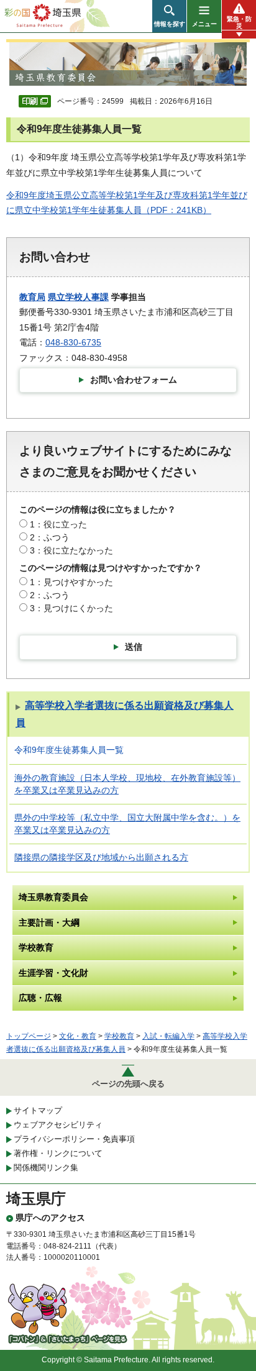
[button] (169, 16)
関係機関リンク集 (46, 1167)
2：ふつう (50, 537)
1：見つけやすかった (71, 582)
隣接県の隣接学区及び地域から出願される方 (101, 857)
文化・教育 (77, 1036)
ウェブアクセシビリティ (58, 1124)
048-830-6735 (73, 342)
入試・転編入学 (168, 1036)
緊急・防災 (239, 22)
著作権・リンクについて (58, 1153)
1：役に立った (58, 524)
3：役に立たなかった (71, 550)
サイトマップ (38, 1110)
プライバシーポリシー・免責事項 (74, 1139)
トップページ (28, 1036)
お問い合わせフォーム (133, 380)
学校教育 (119, 1036)
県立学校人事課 (78, 297)
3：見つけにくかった (71, 608)
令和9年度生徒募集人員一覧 (69, 750)
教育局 (32, 297)
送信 (133, 647)
